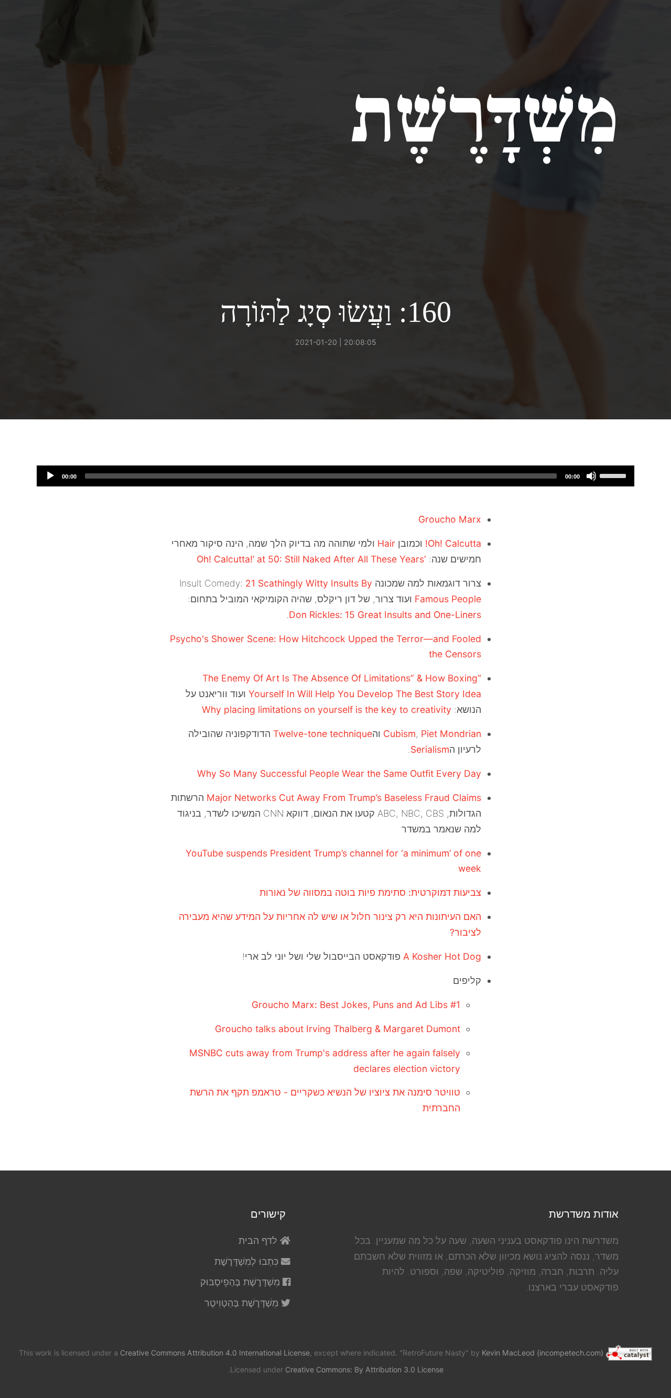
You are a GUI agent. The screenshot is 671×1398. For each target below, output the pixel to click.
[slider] (614, 474)
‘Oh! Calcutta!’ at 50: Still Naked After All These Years (311, 559)
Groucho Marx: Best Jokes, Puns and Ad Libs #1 (356, 1004)
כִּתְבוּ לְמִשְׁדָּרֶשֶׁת (247, 1261)
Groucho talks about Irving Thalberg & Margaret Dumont (337, 1028)
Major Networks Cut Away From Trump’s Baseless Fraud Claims (344, 797)
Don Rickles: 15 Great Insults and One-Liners (385, 614)
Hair (386, 543)
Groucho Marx (449, 519)
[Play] (50, 476)
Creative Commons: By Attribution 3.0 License (364, 1369)
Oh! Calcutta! (453, 543)
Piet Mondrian (451, 733)
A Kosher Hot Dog (442, 956)
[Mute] (591, 476)
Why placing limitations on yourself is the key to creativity (326, 709)
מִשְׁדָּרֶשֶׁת (485, 117)
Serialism (429, 749)
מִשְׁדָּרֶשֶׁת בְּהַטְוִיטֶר (242, 1302)
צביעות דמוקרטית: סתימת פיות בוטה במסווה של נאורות (370, 892)
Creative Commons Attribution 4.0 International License (215, 1352)
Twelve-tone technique (322, 733)
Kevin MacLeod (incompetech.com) (542, 1352)
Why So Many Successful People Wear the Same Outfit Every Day (339, 773)
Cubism (399, 733)
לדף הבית (259, 1240)
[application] (335, 475)
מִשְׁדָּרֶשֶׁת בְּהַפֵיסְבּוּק (241, 1281)
